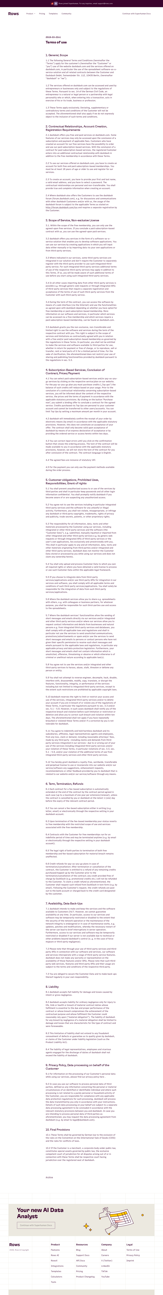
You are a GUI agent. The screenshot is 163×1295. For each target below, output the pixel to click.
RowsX (54, 1260)
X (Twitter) (106, 1260)
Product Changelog (85, 1276)
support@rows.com (105, 3)
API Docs (80, 1260)
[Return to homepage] (13, 13)
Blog (78, 1250)
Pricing (79, 1271)
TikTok (104, 1271)
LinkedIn (105, 1266)
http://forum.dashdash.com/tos (62, 207)
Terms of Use (132, 1250)
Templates (56, 1271)
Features (55, 1250)
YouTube (105, 1276)
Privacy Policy (133, 1255)
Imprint (130, 1260)
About (104, 1250)
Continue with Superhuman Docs (36, 1225)
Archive (49, 1177)
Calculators (56, 1276)
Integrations (57, 1266)
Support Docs (82, 1255)
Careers (105, 1255)
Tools (53, 1282)
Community (81, 1266)
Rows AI (55, 1255)
